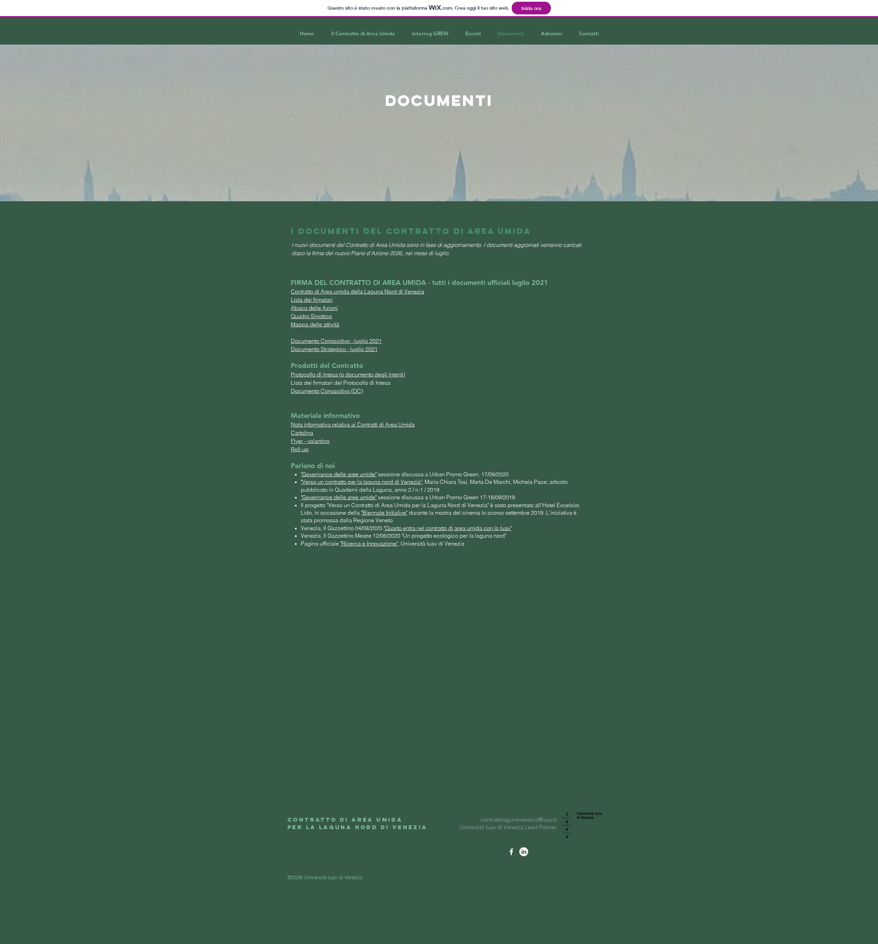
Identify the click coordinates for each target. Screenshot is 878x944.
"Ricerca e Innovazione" (369, 543)
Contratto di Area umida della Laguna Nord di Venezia (357, 291)
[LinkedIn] (523, 851)
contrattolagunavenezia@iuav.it (518, 819)
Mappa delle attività (315, 324)
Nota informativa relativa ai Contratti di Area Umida (353, 424)
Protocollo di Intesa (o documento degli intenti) (348, 374)
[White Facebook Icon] (511, 851)
